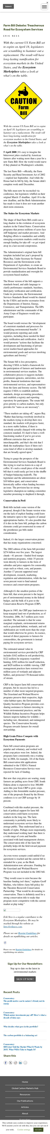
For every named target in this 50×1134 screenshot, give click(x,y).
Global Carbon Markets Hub (25, 1088)
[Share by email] (25, 1063)
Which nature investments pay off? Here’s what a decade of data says (24, 1015)
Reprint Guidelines (27, 933)
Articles (25, 1107)
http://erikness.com (12, 926)
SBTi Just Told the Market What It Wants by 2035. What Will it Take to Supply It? (22, 1047)
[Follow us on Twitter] (9, 942)
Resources (25, 1094)
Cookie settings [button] (23, 1130)
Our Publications (25, 1100)
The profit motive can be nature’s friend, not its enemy (24, 1001)
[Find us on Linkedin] (12, 942)
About (25, 1113)
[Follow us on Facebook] (5, 942)
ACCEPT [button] (38, 1130)
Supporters (25, 1119)
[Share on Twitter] (10, 1063)
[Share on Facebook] (5, 1063)
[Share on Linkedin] (20, 1063)
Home (25, 1081)
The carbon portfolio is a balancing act (20, 1035)
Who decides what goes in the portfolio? (20, 1026)
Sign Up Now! (25, 979)
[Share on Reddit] (15, 1063)
